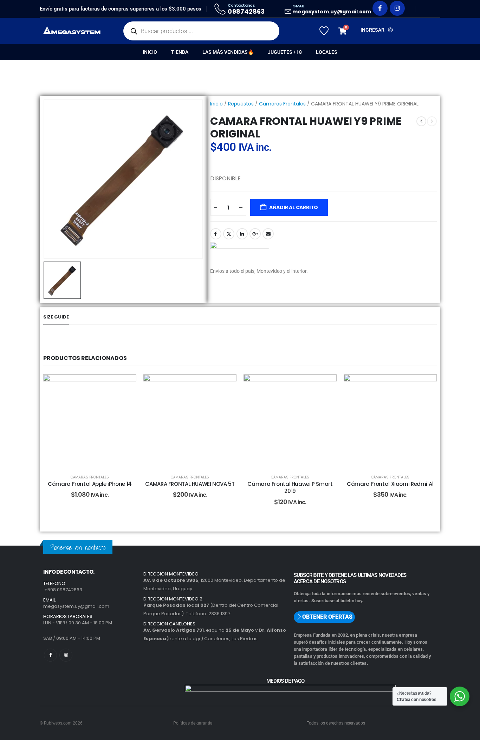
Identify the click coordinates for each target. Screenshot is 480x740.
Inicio (150, 52)
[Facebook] (380, 8)
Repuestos (241, 103)
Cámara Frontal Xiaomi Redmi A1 (390, 484)
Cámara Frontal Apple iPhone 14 (90, 484)
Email (268, 233)
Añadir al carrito (293, 207)
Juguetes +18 (285, 52)
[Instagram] (397, 8)
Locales (326, 52)
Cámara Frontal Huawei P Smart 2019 (289, 487)
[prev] (421, 121)
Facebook (215, 233)
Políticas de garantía (193, 723)
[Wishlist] (323, 31)
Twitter (228, 233)
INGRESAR (372, 30)
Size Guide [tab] (56, 317)
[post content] (89, 421)
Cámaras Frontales (282, 103)
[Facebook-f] (50, 655)
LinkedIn (242, 233)
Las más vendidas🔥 (228, 52)
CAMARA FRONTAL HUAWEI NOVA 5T (189, 484)
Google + (255, 233)
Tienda (179, 52)
